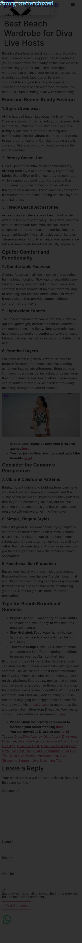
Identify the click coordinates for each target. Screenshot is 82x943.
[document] (41, 471)
